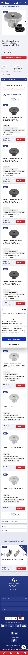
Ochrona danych (6, 649)
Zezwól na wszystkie (14, 339)
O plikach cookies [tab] (21, 313)
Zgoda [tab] (4, 313)
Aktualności (6, 598)
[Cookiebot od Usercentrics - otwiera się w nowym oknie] (20, 310)
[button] (25, 21)
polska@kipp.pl (15, 594)
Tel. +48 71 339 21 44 (15, 592)
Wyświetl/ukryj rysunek (15, 95)
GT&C (12, 647)
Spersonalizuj (13, 344)
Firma (4, 604)
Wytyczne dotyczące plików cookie (19, 649)
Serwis (4, 609)
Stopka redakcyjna (5, 647)
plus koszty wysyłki (10, 54)
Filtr (14, 89)
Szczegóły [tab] (11, 313)
